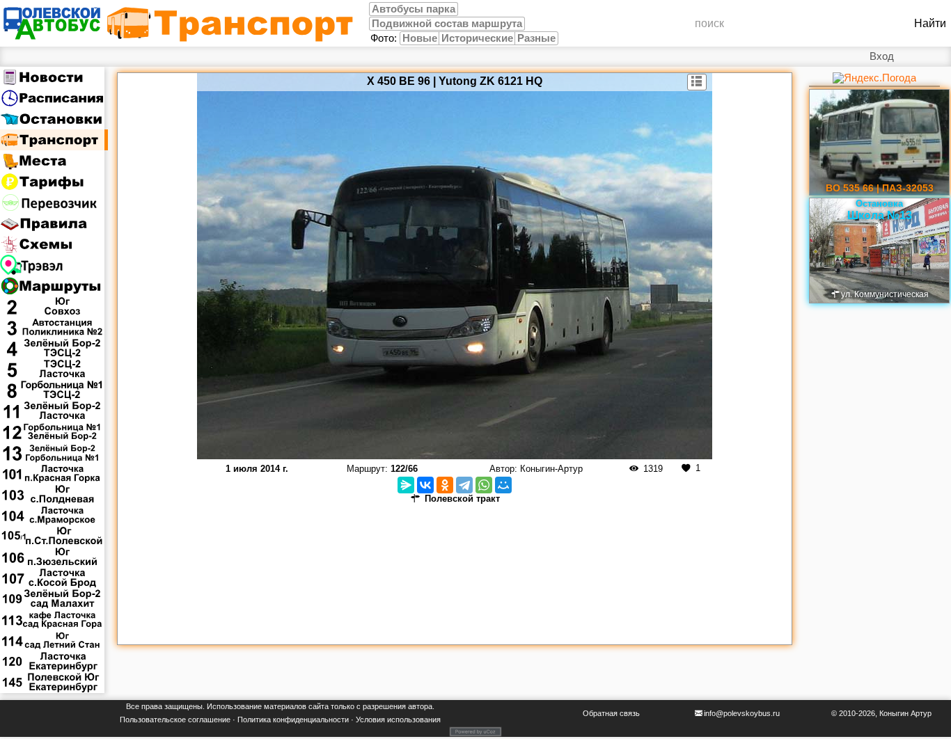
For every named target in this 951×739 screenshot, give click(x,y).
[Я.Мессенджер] (406, 485)
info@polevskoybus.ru (742, 713)
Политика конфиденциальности (293, 719)
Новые (419, 38)
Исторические (477, 38)
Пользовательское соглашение (175, 719)
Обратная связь (611, 713)
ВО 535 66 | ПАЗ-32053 (880, 187)
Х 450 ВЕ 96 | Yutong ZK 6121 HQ (454, 81)
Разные (536, 38)
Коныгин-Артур (551, 468)
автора (420, 706)
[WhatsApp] (483, 485)
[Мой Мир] (503, 485)
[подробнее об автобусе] (697, 82)
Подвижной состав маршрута (447, 23)
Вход (882, 56)
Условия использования (398, 719)
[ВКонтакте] (425, 485)
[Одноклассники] (445, 485)
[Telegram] (464, 485)
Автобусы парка (413, 9)
